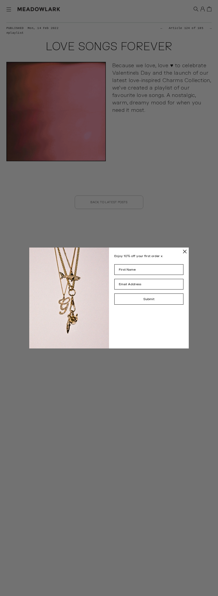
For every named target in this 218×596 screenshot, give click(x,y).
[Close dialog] (185, 252)
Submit (148, 299)
